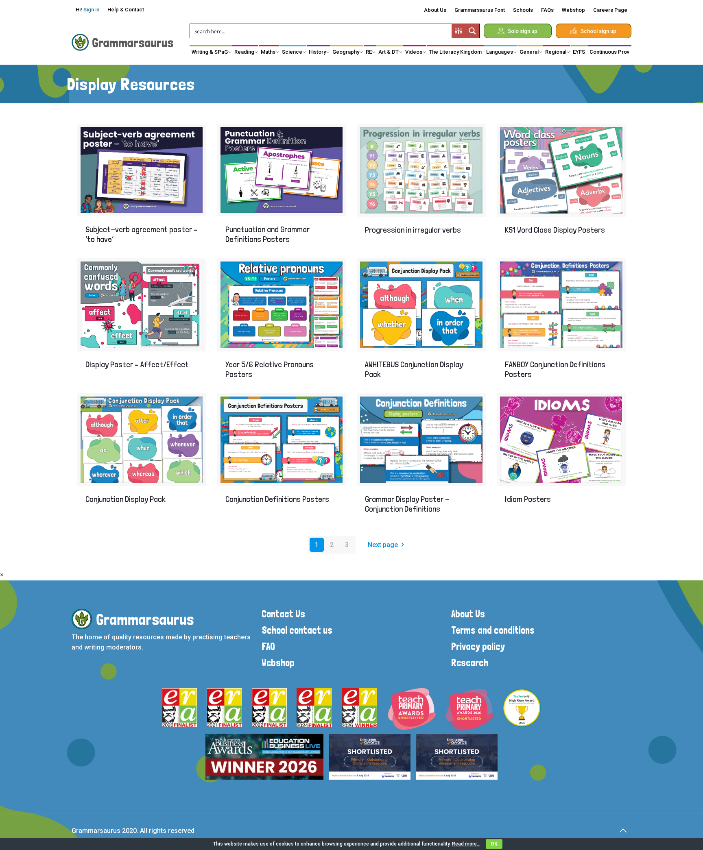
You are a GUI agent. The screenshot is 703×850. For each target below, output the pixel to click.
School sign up (598, 31)
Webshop (573, 10)
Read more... (466, 844)
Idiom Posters (528, 499)
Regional (555, 52)
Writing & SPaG (210, 52)
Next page (383, 545)
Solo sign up (522, 31)
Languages (499, 52)
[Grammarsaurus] (122, 42)
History (317, 52)
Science (292, 52)
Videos (413, 52)
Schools (523, 10)
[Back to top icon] (622, 830)
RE (369, 52)
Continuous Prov (609, 52)
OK (494, 844)
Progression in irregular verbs (413, 230)
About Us (435, 10)
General (529, 52)
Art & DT (388, 52)
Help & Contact (125, 10)
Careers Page (610, 10)
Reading (244, 52)
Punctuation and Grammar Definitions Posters (267, 234)
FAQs (547, 10)
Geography (345, 52)
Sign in (91, 10)
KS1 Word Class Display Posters (555, 230)
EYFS (579, 52)
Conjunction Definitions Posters (277, 499)
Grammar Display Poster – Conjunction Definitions (407, 504)
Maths (268, 52)
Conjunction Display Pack (125, 499)
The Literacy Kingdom (455, 52)
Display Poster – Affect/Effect (137, 364)
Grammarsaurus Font (479, 10)
